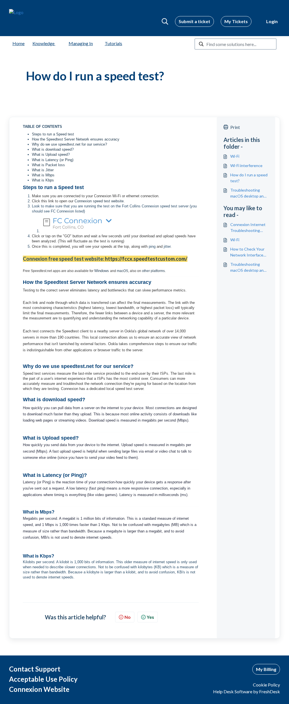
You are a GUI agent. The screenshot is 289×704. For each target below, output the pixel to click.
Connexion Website (39, 689)
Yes (150, 617)
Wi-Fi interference (246, 165)
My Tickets (236, 21)
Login (272, 21)
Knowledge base (48, 43)
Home (18, 43)
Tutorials (113, 43)
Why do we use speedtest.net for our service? (69, 144)
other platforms (153, 271)
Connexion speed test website (99, 201)
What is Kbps (43, 180)
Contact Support (34, 669)
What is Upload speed (50, 154)
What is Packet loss (48, 165)
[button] (165, 21)
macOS (122, 271)
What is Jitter (43, 170)
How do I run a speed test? (249, 177)
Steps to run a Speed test (53, 134)
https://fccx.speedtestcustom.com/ (146, 259)
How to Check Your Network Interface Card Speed (247, 252)
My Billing (266, 669)
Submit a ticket (194, 21)
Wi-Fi (234, 156)
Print (235, 127)
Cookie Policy (266, 684)
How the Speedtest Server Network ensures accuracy (75, 139)
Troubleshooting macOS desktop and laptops (248, 193)
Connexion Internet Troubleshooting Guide (248, 227)
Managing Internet (87, 43)
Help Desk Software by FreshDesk (246, 691)
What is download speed (52, 149)
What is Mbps (43, 175)
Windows (102, 271)
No (127, 617)
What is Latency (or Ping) (52, 160)
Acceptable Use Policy (43, 679)
